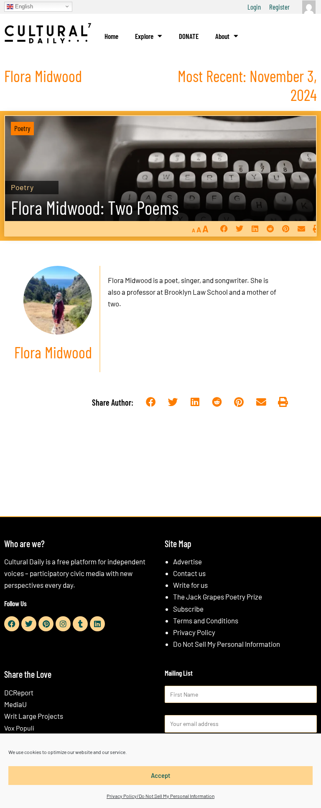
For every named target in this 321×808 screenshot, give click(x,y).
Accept (161, 775)
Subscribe (188, 609)
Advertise (187, 561)
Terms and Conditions (205, 620)
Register (279, 7)
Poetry (22, 128)
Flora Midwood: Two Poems (94, 207)
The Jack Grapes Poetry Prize (217, 596)
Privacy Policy (194, 632)
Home (111, 36)
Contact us (189, 573)
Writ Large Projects (33, 716)
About (222, 36)
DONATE (189, 36)
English (23, 6)
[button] (223, 228)
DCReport (18, 692)
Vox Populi (19, 728)
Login (254, 7)
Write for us (190, 585)
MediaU (15, 704)
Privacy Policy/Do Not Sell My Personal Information (160, 796)
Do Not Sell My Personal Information (226, 644)
